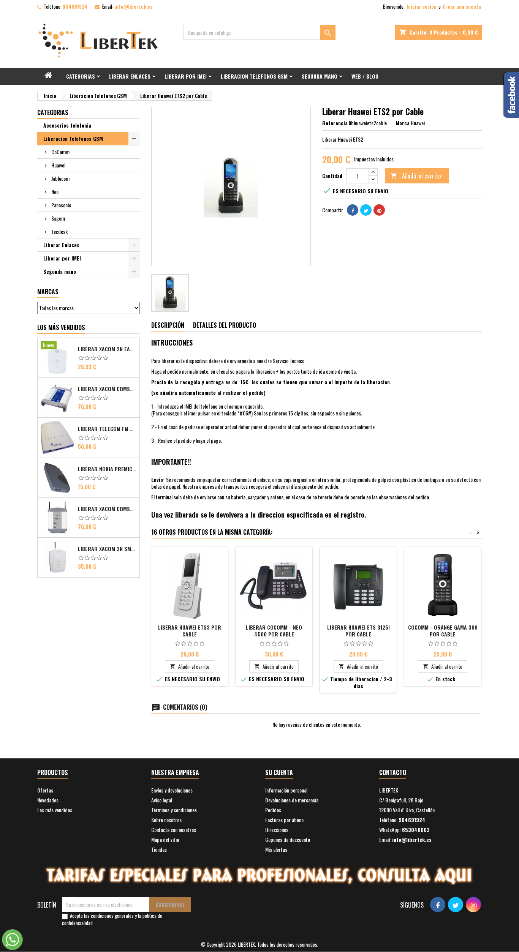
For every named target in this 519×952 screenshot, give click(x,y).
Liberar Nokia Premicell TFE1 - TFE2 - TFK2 (107, 469)
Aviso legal (161, 800)
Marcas (48, 291)
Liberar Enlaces (129, 76)
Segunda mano (319, 76)
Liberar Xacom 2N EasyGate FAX (107, 349)
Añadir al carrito (416, 175)
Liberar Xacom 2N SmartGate (107, 548)
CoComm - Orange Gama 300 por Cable (443, 630)
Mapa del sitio (165, 839)
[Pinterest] (379, 210)
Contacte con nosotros (173, 830)
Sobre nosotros (166, 820)
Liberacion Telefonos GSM (254, 76)
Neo (55, 192)
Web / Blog (364, 76)
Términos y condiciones (174, 810)
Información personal (286, 790)
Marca (403, 123)
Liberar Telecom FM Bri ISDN (107, 428)
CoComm (60, 152)
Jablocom (60, 178)
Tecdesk (59, 231)
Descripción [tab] (167, 325)
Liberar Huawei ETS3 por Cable (189, 630)
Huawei (58, 165)
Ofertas (45, 790)
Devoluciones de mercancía (291, 800)
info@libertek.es (133, 6)
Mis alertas (276, 849)
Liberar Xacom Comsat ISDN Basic (107, 388)
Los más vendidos (61, 327)
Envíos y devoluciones (172, 790)
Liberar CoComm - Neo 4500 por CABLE (274, 630)
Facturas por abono (284, 820)
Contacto (392, 772)
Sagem (58, 218)
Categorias (80, 76)
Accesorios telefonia (67, 125)
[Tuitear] (366, 210)
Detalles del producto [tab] (224, 325)
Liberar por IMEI (186, 76)
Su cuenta (279, 772)
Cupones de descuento (287, 839)
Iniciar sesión (422, 6)
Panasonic (61, 205)
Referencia (335, 123)
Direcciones (276, 830)
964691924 (75, 6)
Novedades (48, 800)
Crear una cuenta (462, 6)
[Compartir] (352, 210)
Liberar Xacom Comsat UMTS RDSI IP (107, 508)
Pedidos (273, 810)
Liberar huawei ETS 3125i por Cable (358, 630)
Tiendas (159, 849)
